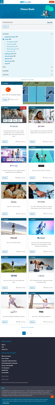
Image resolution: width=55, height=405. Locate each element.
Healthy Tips (5, 370)
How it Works (5, 358)
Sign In (52, 2)
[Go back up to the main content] (46, 396)
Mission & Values (6, 356)
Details (5, 99)
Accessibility (5, 372)
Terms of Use (5, 379)
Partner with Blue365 (7, 365)
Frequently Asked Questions (9, 361)
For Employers (5, 368)
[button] (13, 99)
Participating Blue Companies (9, 363)
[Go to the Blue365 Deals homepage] (25, 2)
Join (3, 347)
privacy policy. (6, 403)
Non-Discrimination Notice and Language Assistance (15, 382)
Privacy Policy (5, 376)
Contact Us (5, 349)
